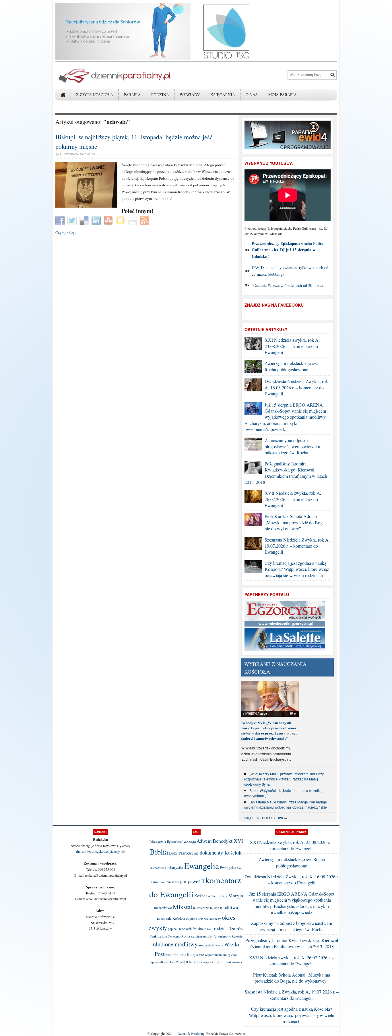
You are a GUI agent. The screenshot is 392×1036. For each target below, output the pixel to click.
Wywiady (190, 94)
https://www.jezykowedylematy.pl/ (100, 851)
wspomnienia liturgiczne (184, 954)
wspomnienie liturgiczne (221, 954)
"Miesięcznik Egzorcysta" (166, 841)
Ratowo (208, 929)
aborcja (190, 841)
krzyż (211, 896)
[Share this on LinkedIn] (97, 220)
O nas (252, 94)
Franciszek (171, 882)
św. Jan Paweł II (176, 962)
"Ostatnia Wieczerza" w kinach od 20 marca (287, 285)
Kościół (200, 895)
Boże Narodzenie (184, 853)
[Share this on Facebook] (60, 220)
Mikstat (182, 906)
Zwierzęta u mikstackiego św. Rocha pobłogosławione (291, 366)
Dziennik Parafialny (191, 1033)
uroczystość (206, 945)
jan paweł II (192, 881)
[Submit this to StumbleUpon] (109, 220)
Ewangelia (201, 865)
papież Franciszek (180, 929)
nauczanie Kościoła (171, 918)
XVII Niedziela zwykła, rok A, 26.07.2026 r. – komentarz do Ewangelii (293, 499)
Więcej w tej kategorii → (265, 818)
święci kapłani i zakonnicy (222, 962)
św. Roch (194, 962)
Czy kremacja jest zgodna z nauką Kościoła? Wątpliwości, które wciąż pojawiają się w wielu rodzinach (297, 569)
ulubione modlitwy (175, 944)
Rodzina (160, 94)
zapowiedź (156, 962)
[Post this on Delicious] (84, 220)
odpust (190, 918)
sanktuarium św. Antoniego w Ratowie (216, 936)
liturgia (221, 896)
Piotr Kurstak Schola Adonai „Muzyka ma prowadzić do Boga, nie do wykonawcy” (295, 522)
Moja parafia (282, 94)
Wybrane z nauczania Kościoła (275, 667)
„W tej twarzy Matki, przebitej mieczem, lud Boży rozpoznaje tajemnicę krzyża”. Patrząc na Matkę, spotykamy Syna (284, 778)
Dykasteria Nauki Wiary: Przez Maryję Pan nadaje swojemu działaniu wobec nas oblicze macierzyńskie (285, 804)
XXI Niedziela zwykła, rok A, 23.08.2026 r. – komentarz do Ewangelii (292, 346)
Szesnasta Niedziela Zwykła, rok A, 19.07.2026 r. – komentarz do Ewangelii (297, 546)
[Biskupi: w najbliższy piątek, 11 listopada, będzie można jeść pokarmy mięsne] (86, 206)
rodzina (221, 928)
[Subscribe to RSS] (145, 220)
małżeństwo (163, 907)
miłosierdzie (201, 908)
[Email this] (133, 220)
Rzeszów (235, 928)
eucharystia (174, 867)
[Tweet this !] (72, 220)
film (161, 882)
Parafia (132, 94)
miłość (214, 908)
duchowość (157, 868)
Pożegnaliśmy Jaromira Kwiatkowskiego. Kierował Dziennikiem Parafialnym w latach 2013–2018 (285, 473)
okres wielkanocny (208, 918)
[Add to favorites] (121, 220)
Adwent (204, 841)
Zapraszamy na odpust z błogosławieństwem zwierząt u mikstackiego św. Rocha (292, 446)
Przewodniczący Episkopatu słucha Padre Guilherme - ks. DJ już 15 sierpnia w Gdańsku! (287, 249)
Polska (198, 928)
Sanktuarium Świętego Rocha (170, 936)
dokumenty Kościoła (221, 852)
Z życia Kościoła (94, 94)
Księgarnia (222, 94)
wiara (219, 945)
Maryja (235, 895)
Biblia (159, 851)
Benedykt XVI (228, 840)
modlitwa (229, 907)
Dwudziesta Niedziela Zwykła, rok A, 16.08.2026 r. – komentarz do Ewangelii (296, 387)
